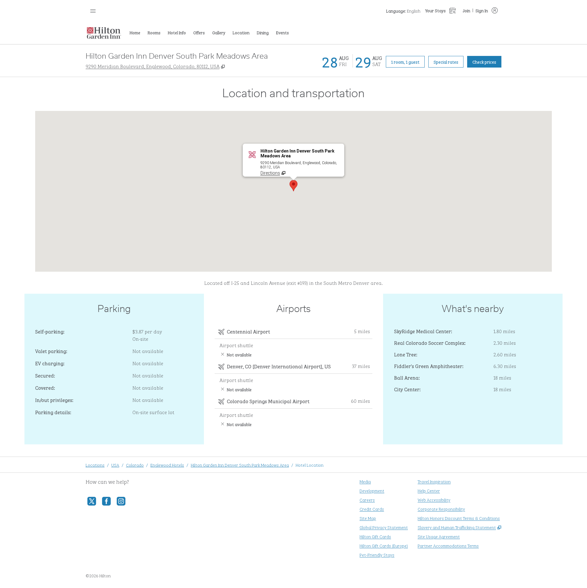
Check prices (486, 61)
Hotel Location (309, 464)
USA (115, 464)
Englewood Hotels (167, 464)
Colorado (135, 464)
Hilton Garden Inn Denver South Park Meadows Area (240, 464)
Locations (95, 464)
